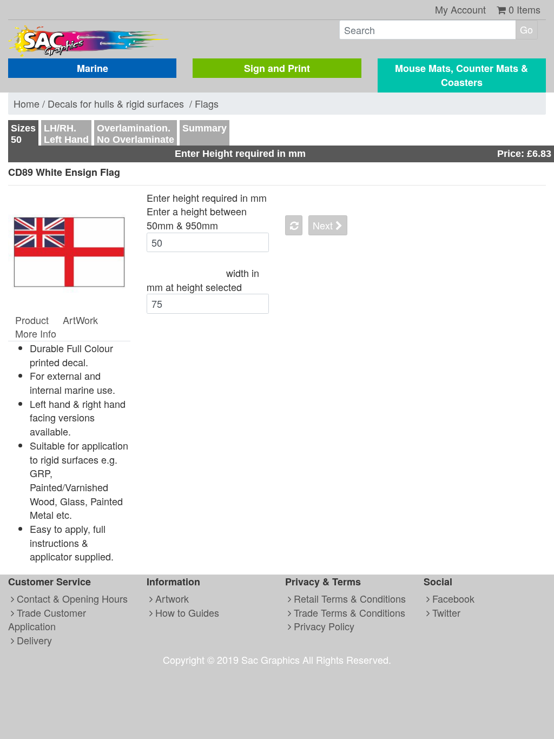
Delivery (33, 640)
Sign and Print (277, 68)
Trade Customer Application (47, 619)
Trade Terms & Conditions (348, 612)
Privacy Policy (322, 626)
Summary (204, 128)
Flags (207, 103)
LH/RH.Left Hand (66, 134)
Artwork (171, 598)
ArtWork (80, 320)
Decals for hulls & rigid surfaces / (121, 103)
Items (524, 9)
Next (324, 225)
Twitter (445, 612)
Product (32, 320)
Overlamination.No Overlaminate (135, 134)
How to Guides (186, 612)
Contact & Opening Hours (71, 598)
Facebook (452, 598)
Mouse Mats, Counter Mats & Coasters (461, 75)
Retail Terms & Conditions (348, 598)
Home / (31, 103)
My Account (460, 9)
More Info (35, 333)
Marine (92, 68)
